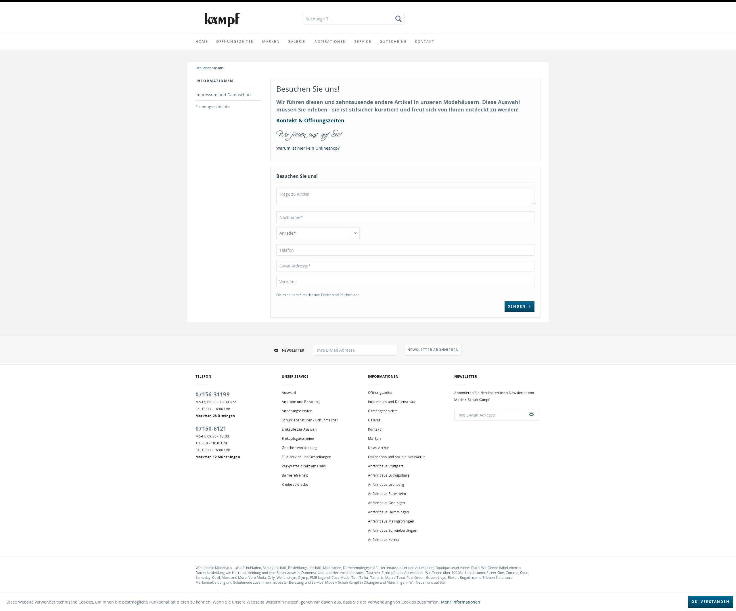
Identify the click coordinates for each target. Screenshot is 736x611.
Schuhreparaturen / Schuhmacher (310, 420)
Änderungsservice (297, 410)
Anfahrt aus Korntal (384, 539)
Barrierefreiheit (295, 475)
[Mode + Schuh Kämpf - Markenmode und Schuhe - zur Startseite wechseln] (222, 20)
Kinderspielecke (295, 484)
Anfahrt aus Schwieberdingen (392, 530)
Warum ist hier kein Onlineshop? (308, 148)
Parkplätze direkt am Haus (304, 466)
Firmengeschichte (212, 106)
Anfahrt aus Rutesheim (387, 493)
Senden (517, 306)
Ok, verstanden (710, 601)
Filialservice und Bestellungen (306, 456)
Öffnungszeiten (381, 392)
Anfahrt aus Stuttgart (385, 466)
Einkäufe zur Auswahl (299, 429)
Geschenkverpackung (300, 447)
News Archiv (378, 447)
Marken (374, 438)
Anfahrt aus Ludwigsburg (389, 475)
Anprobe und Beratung (301, 401)
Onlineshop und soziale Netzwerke (396, 456)
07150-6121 (211, 428)
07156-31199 (212, 394)
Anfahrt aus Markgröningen (391, 521)
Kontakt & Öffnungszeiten (310, 120)
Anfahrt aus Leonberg (386, 484)
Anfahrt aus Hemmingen (388, 512)
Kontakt (374, 429)
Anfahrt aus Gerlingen (386, 502)
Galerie (374, 420)
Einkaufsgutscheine (298, 438)
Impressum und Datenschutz (223, 94)
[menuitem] (354, 18)
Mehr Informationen (460, 602)
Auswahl (289, 392)
